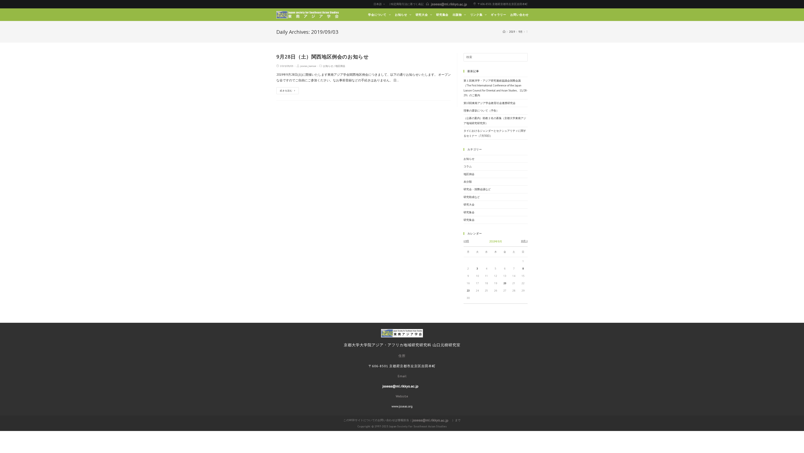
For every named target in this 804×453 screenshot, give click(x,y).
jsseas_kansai (308, 66)
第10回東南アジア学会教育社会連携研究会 (489, 103)
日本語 (378, 4)
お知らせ (328, 66)
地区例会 (340, 66)
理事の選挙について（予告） (481, 110)
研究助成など (472, 197)
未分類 (468, 182)
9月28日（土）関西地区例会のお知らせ (322, 56)
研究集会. (469, 220)
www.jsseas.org (402, 406)
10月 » (524, 241)
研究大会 (469, 204)
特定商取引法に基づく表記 (407, 4)
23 (468, 290)
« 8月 (466, 241)
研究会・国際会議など (477, 189)
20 (504, 283)
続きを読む (286, 90)
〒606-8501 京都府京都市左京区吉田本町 (503, 4)
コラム (468, 166)
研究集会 (469, 212)
